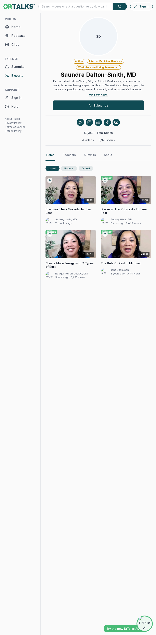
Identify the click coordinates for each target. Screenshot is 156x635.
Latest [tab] (52, 168)
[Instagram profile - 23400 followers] (89, 122)
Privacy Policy (13, 122)
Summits (90, 155)
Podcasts (69, 155)
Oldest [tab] (86, 168)
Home (50, 155)
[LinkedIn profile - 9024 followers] (98, 122)
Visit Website (98, 95)
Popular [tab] (69, 168)
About (8, 118)
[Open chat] (144, 624)
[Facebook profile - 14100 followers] (107, 122)
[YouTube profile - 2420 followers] (116, 122)
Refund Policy (13, 130)
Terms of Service (15, 126)
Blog (17, 118)
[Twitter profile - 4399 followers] (80, 122)
